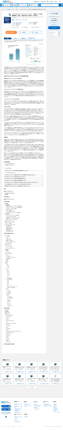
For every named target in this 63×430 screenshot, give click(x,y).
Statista (15, 418)
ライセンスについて (53, 24)
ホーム (4, 9)
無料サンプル (36, 404)
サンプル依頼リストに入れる (8, 371)
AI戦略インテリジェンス (18, 416)
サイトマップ (2, 426)
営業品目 (55, 405)
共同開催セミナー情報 (47, 405)
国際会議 (26, 416)
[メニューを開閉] (60, 1)
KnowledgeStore (17, 421)
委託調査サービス (27, 404)
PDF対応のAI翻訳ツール (38, 405)
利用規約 (13, 426)
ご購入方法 (36, 407)
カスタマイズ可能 (16, 27)
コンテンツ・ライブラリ (57, 412)
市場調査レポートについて (10, 9)
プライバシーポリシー (8, 426)
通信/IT (17, 9)
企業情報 (54, 401)
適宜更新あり (26, 27)
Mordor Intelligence (19, 22)
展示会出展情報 (46, 404)
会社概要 (55, 404)
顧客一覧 (55, 407)
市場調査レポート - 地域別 (18, 407)
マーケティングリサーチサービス (27, 406)
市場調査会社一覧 (17, 410)
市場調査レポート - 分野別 (18, 404)
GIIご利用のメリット (17, 412)
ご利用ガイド (36, 401)
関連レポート (31, 38)
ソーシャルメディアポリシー (19, 426)
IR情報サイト (56, 410)
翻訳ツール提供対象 (36, 27)
